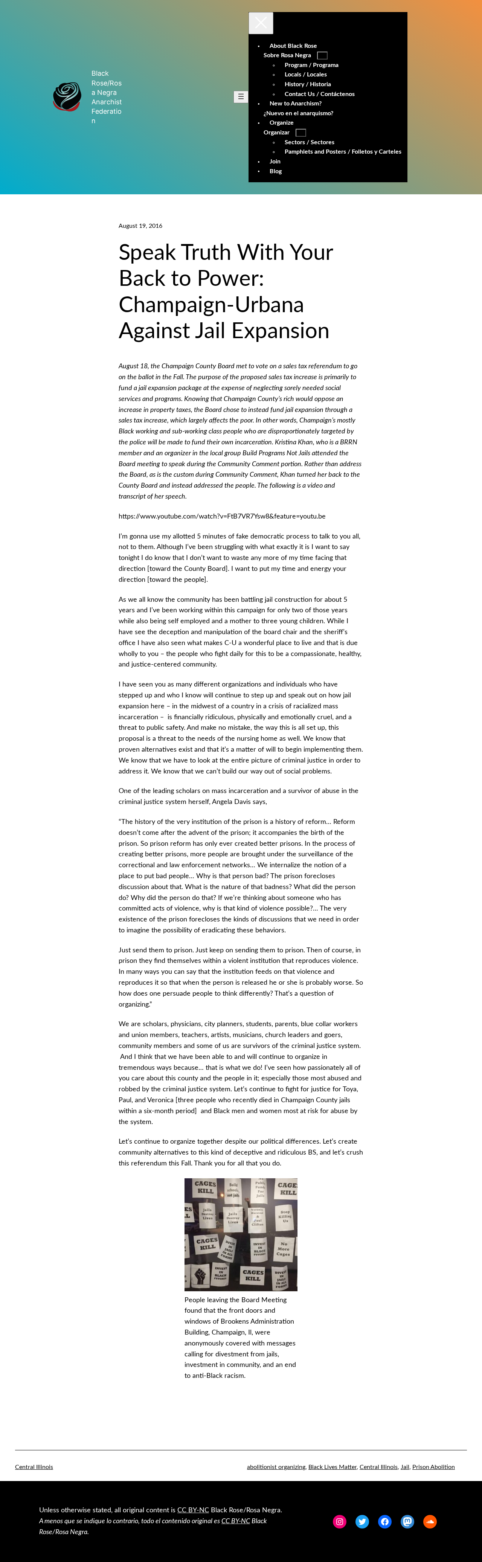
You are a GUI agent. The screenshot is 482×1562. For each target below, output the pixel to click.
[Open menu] (241, 97)
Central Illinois (34, 1467)
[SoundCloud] (430, 1521)
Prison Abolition (433, 1467)
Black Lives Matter (332, 1467)
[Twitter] (362, 1521)
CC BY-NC (193, 1510)
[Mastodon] (407, 1521)
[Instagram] (339, 1521)
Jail (405, 1467)
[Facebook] (385, 1521)
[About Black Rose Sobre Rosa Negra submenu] (322, 55)
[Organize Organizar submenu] (301, 133)
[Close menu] (261, 23)
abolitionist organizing (276, 1467)
